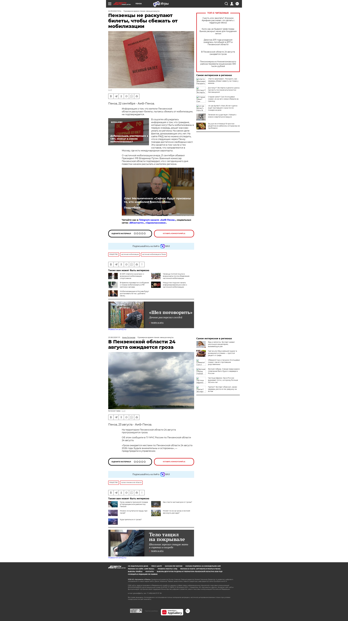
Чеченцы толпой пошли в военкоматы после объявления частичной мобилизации (176, 276)
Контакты (149, 571)
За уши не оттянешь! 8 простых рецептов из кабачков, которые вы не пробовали (224, 126)
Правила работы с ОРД (167, 569)
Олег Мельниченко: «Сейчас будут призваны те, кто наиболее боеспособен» (157, 200)
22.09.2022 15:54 (114, 11)
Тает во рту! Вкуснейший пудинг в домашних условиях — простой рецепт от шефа (222, 353)
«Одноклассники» (155, 223)
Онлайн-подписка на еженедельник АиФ (203, 566)
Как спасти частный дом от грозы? (177, 502)
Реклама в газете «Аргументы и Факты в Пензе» (200, 569)
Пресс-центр (156, 566)
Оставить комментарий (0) (174, 233)
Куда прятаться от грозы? (131, 519)
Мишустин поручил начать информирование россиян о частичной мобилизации (175, 285)
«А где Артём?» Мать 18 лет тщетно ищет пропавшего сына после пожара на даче (222, 108)
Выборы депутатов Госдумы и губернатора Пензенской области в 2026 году (190, 571)
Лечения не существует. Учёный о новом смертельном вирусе (222, 116)
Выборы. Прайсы (135, 571)
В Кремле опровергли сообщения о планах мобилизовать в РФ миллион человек (134, 285)
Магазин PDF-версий (173, 566)
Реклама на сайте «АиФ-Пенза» (141, 569)
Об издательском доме (138, 566)
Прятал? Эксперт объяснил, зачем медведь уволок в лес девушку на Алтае (222, 389)
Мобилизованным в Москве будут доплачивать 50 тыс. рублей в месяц (134, 293)
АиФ (110, 90)
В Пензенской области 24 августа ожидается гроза (218, 53)
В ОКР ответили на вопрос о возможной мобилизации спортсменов (132, 276)
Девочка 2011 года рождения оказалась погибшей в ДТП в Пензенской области (218, 42)
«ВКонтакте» (136, 223)
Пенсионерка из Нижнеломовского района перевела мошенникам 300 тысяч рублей (218, 64)
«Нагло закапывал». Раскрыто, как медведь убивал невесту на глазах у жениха (223, 81)
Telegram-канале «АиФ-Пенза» (157, 220)
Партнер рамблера (151, 611)
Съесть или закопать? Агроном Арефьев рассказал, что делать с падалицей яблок (218, 20)
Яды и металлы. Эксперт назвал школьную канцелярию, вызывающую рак (221, 344)
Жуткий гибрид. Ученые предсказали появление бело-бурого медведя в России (224, 371)
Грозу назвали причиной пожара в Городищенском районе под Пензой (134, 504)
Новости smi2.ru (117, 329)
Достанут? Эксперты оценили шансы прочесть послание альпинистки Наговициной (224, 90)
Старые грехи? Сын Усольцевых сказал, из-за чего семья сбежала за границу (223, 99)
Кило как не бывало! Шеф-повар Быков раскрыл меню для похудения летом (218, 31)
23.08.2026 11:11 (114, 337)
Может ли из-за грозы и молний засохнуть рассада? (176, 512)
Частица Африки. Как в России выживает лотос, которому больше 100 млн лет (223, 380)
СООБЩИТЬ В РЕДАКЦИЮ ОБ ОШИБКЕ (143, 574)
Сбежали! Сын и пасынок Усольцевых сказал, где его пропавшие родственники (224, 362)
